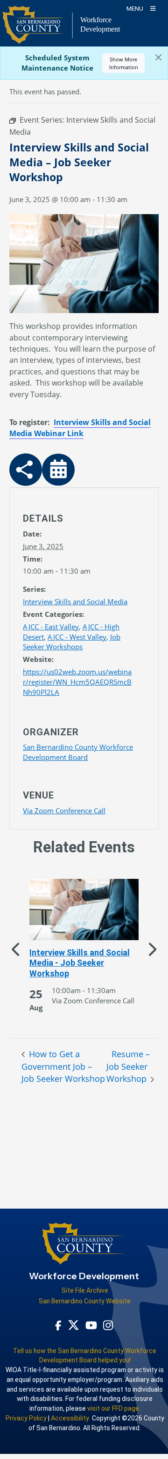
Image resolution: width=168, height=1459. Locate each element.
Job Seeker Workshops (71, 642)
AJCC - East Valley (51, 626)
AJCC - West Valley (77, 636)
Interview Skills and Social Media (75, 601)
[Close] (158, 57)
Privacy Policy (26, 1418)
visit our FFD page (113, 1408)
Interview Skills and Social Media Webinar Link (80, 427)
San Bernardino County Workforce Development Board (78, 752)
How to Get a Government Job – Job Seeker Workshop (63, 1066)
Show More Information (123, 63)
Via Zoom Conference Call (64, 810)
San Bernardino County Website (85, 1301)
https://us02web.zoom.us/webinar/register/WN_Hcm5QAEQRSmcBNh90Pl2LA (77, 682)
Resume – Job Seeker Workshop (128, 1066)
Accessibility (70, 1418)
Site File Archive (85, 1290)
